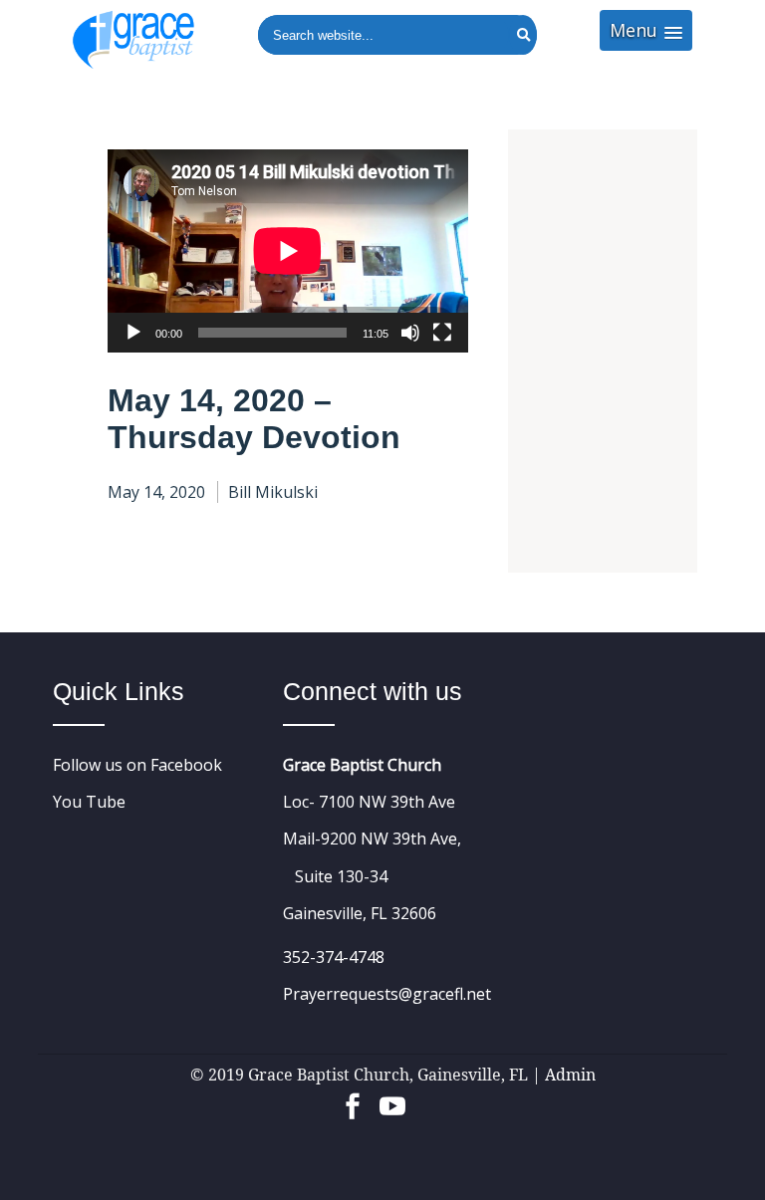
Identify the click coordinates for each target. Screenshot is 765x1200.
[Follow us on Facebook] (353, 1095)
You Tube (89, 802)
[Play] (133, 333)
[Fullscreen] (442, 333)
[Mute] (410, 333)
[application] (288, 251)
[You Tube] (392, 1095)
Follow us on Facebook (137, 765)
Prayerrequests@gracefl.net (387, 994)
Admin (570, 1074)
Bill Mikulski (273, 492)
